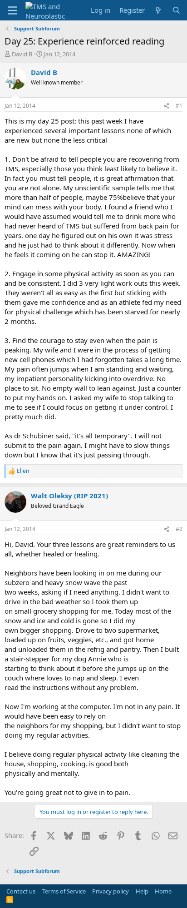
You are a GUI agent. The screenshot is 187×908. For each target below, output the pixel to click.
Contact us (20, 891)
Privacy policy (110, 891)
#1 (179, 105)
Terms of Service (64, 891)
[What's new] (158, 10)
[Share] (166, 106)
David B (22, 54)
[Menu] (12, 10)
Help (142, 891)
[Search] (176, 10)
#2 (179, 529)
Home (163, 891)
